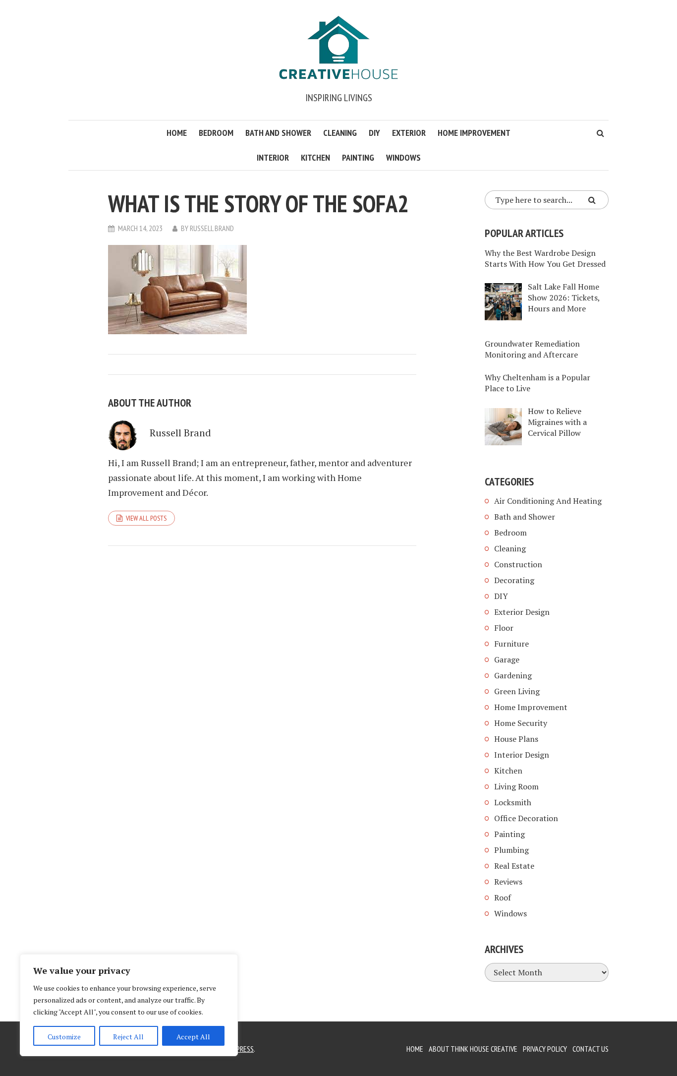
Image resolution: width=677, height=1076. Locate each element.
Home (177, 132)
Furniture (511, 643)
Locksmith (512, 802)
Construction (518, 564)
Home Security (520, 722)
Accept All (193, 1036)
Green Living (517, 691)
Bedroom (216, 132)
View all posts (146, 518)
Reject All (128, 1036)
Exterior (409, 132)
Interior (273, 157)
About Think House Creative (473, 1049)
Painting (358, 157)
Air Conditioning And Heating (548, 500)
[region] (129, 1005)
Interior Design (521, 754)
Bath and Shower (278, 132)
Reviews (508, 881)
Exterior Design (522, 611)
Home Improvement (474, 132)
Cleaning (340, 132)
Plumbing (511, 849)
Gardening (513, 675)
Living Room (516, 786)
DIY (374, 132)
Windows (403, 157)
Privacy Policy (545, 1049)
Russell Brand (212, 228)
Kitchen (315, 157)
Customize (64, 1036)
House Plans (516, 738)
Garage (506, 659)
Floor (503, 627)
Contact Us (590, 1049)
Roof (502, 897)
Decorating (514, 580)
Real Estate (514, 865)
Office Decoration (526, 818)
